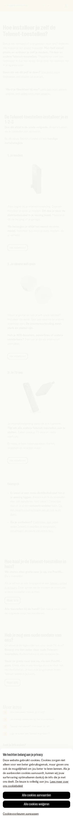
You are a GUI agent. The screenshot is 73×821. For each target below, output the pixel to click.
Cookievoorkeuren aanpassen (21, 813)
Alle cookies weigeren (36, 804)
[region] (36, 785)
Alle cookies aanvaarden (36, 795)
